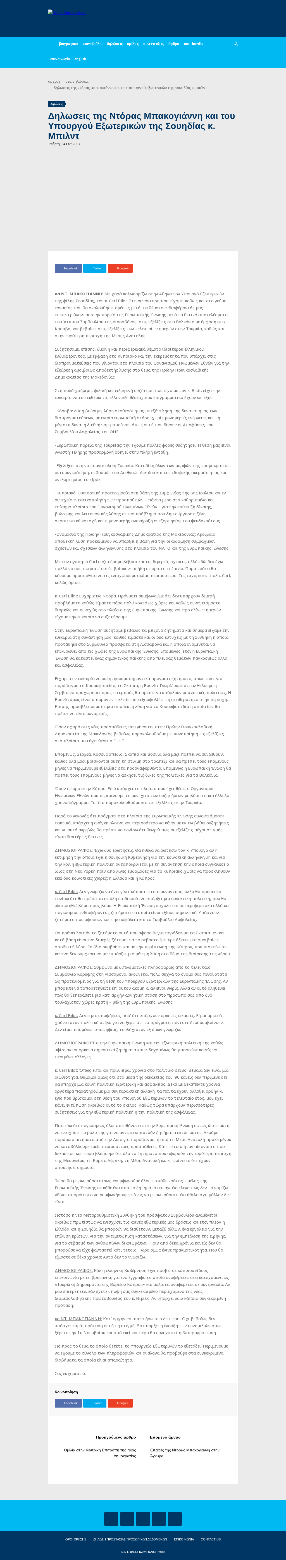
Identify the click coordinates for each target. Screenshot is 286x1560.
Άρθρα (173, 44)
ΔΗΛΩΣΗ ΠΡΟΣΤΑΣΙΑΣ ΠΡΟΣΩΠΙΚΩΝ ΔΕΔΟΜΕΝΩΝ (130, 1539)
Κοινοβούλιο (93, 44)
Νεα (69, 81)
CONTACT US (211, 1539)
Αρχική (54, 81)
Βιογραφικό (68, 44)
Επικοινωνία (60, 59)
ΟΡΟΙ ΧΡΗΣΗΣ (75, 1539)
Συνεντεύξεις (153, 44)
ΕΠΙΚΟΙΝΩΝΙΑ (184, 1539)
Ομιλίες (133, 44)
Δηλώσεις (115, 44)
